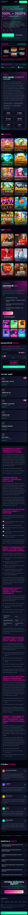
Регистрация (23, 1)
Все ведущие (4, 231)
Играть (20, 911)
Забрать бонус (7, 35)
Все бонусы (19, 35)
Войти (15, 1)
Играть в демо (8, 313)
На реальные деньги (9, 317)
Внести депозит (14, 366)
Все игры (3, 136)
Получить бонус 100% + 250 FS (14, 891)
